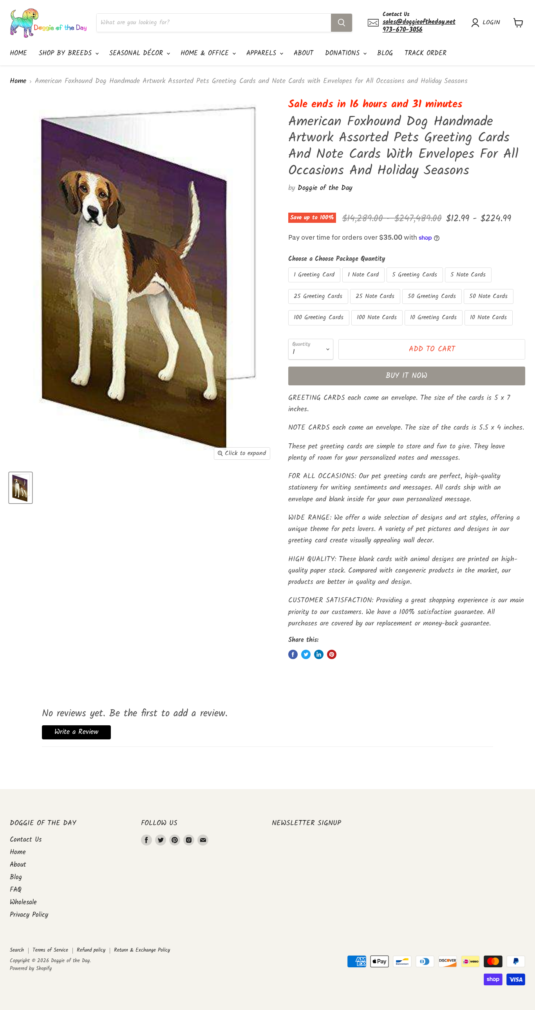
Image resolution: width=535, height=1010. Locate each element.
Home (18, 53)
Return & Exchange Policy (142, 950)
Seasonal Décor (137, 53)
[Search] (341, 23)
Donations (343, 53)
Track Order (425, 53)
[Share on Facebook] (293, 654)
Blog (385, 53)
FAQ (16, 890)
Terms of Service (50, 950)
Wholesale (23, 902)
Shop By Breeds (66, 53)
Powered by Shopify (31, 969)
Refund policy (91, 950)
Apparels (262, 53)
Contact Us (26, 840)
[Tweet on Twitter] (306, 654)
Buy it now (406, 376)
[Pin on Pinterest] (331, 654)
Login (491, 22)
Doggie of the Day (325, 188)
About (303, 53)
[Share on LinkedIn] (319, 654)
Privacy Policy (29, 915)
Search (17, 950)
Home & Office (206, 53)
